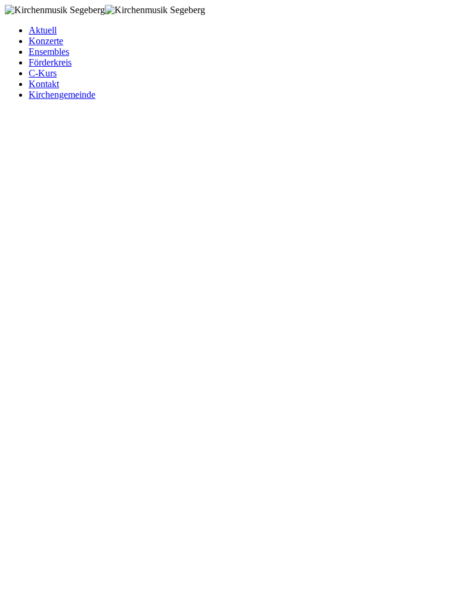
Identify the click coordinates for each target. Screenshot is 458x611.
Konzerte (46, 41)
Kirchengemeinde (62, 95)
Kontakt (44, 84)
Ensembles (49, 52)
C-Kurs (43, 73)
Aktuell (43, 30)
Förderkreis (50, 62)
